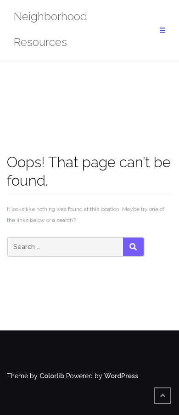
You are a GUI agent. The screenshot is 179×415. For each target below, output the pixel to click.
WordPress (121, 376)
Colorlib (51, 376)
